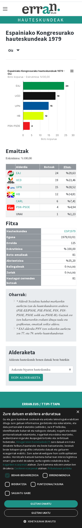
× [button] (77, 412)
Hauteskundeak (41, 20)
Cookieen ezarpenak (26, 468)
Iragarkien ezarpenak (15, 464)
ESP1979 (70, 231)
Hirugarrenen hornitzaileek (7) (33, 442)
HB (18, 194)
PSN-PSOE (23, 207)
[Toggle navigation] (5, 9)
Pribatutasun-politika (60, 468)
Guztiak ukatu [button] (40, 513)
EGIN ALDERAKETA (25, 377)
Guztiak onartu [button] (41, 503)
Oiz (12, 50)
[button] (41, 521)
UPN (19, 187)
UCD (19, 180)
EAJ (18, 173)
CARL (19, 201)
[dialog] (41, 468)
